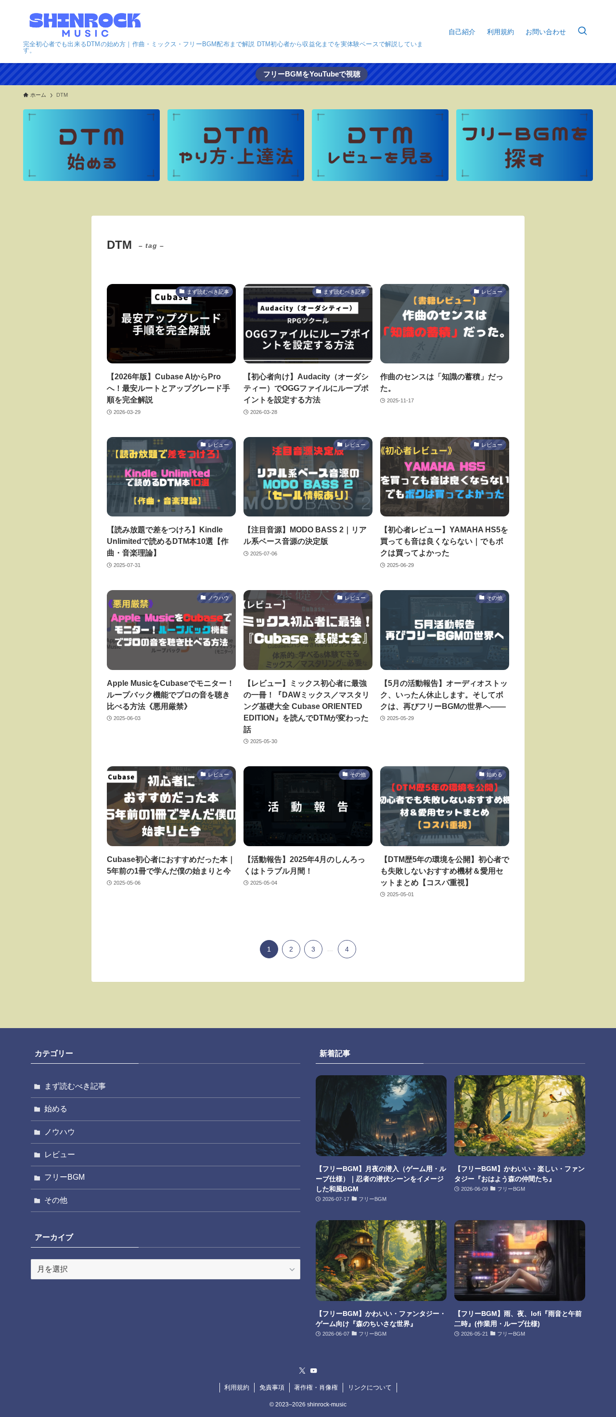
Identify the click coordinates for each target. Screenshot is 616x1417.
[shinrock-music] (85, 23)
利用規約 (236, 1387)
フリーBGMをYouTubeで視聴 (311, 74)
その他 (55, 1200)
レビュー (59, 1154)
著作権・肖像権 (316, 1387)
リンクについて (370, 1387)
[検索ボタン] (582, 31)
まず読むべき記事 (75, 1086)
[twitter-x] (302, 1370)
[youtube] (313, 1370)
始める (55, 1109)
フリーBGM (64, 1177)
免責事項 (271, 1387)
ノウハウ (59, 1132)
